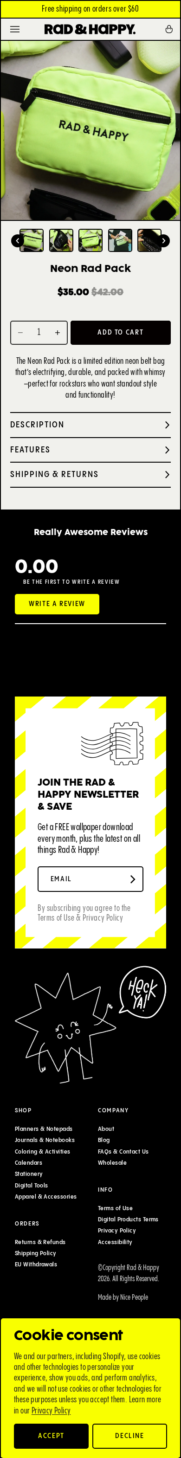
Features (30, 449)
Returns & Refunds (40, 1242)
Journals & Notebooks (45, 1140)
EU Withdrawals (36, 1265)
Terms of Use (115, 1208)
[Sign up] (132, 879)
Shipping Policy (36, 1253)
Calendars (28, 1163)
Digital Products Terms (128, 1219)
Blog (104, 1140)
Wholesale (112, 1163)
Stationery (29, 1174)
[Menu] (14, 29)
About (106, 1129)
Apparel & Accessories (46, 1196)
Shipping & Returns (54, 474)
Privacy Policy (51, 1410)
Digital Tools (31, 1185)
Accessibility (115, 1242)
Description (37, 424)
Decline (129, 1435)
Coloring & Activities (42, 1151)
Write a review (57, 603)
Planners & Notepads (44, 1129)
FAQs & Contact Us (123, 1151)
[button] (17, 240)
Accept (51, 1435)
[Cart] (172, 29)
